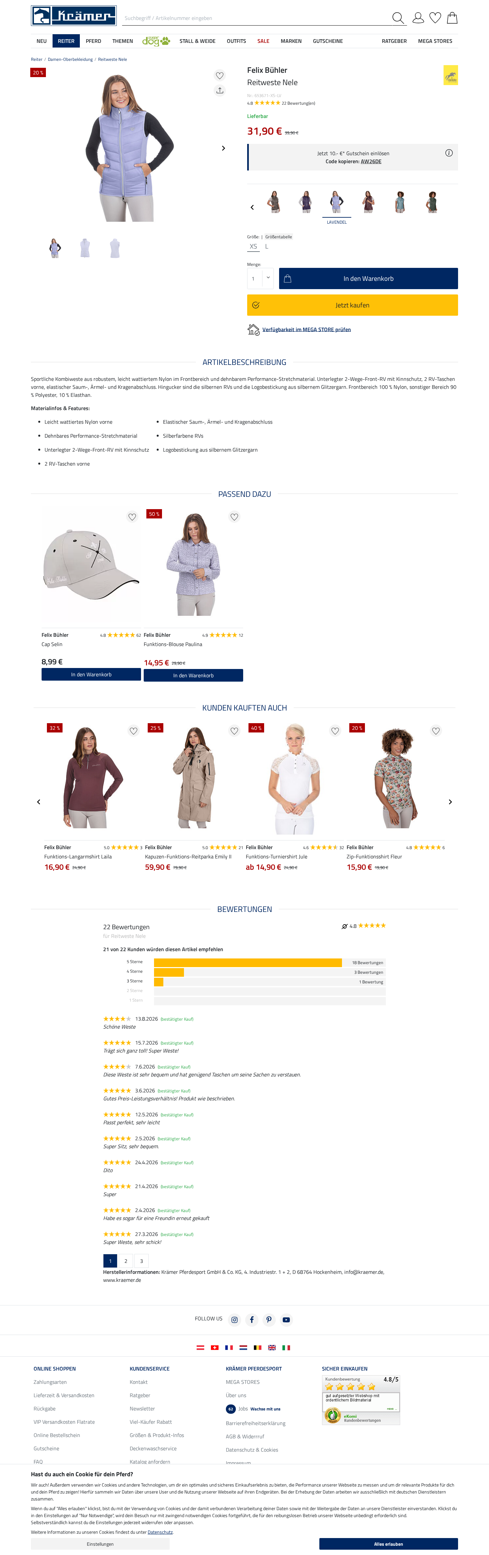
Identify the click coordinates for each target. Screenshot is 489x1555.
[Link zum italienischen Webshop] (287, 1347)
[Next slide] (223, 148)
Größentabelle (278, 236)
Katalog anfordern (150, 1462)
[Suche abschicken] (399, 18)
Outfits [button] (236, 41)
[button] (156, 41)
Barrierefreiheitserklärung (255, 1423)
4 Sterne (135, 971)
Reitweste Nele (112, 59)
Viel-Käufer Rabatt (151, 1422)
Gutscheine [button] (328, 41)
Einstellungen (100, 1543)
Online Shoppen (55, 1369)
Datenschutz (160, 1531)
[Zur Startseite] (74, 15)
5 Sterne (135, 961)
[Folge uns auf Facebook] (251, 1320)
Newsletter (142, 1408)
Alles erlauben (388, 1543)
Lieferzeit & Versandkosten (64, 1395)
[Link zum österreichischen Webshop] (202, 1347)
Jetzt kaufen (353, 305)
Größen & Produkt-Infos (157, 1435)
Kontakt (139, 1382)
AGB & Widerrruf (245, 1436)
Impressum (238, 1463)
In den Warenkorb (193, 675)
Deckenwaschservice (153, 1448)
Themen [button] (122, 41)
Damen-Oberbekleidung (70, 59)
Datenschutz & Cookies (252, 1450)
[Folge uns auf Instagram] (234, 1320)
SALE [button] (263, 41)
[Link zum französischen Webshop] (230, 1347)
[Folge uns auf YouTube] (286, 1320)
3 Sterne (135, 981)
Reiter (37, 59)
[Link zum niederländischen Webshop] (245, 1347)
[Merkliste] (435, 17)
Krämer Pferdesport (254, 1369)
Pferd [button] (93, 41)
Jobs (254, 1408)
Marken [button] (291, 41)
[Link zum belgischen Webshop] (259, 1347)
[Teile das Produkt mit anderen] (220, 90)
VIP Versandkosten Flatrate (64, 1422)
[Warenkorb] (452, 17)
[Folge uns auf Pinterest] (269, 1320)
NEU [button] (42, 41)
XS (253, 246)
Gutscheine (46, 1448)
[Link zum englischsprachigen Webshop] (273, 1347)
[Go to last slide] (39, 802)
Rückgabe (45, 1408)
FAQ (38, 1462)
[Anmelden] (418, 17)
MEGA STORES (435, 41)
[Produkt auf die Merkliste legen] (220, 75)
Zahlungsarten (50, 1382)
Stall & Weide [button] (198, 41)
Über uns (236, 1395)
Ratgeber (140, 1395)
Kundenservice (150, 1369)
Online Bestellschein (57, 1435)
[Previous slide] (36, 148)
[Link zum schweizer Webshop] (216, 1347)
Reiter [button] (66, 41)
